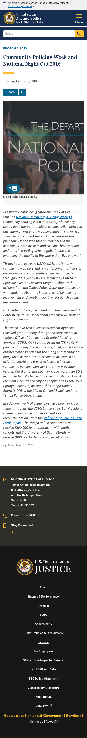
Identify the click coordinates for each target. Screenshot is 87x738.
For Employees (43, 651)
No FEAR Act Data (43, 669)
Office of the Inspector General (43, 660)
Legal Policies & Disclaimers (44, 633)
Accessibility (43, 624)
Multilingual (44, 696)
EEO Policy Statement (43, 678)
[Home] (24, 23)
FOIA (43, 614)
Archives (43, 605)
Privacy (43, 642)
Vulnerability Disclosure (44, 687)
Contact (41, 721)
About (43, 587)
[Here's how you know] (43, 5)
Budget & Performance (43, 596)
